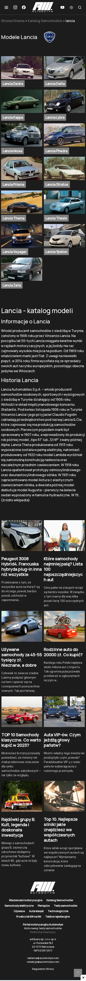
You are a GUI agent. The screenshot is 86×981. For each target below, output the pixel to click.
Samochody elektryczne (19, 905)
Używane (19, 911)
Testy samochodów (65, 905)
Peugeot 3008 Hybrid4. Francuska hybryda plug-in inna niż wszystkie (21, 566)
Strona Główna (12, 20)
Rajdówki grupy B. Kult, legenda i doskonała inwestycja (18, 827)
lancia (70, 20)
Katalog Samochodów (45, 20)
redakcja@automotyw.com (43, 962)
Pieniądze (44, 905)
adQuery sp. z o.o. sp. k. (43, 939)
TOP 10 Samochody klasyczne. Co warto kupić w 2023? (21, 740)
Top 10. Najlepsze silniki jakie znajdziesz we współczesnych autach (61, 829)
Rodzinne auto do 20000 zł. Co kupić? (63, 652)
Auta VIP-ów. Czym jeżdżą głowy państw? (62, 740)
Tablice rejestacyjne (57, 916)
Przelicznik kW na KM (28, 916)
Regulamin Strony (43, 969)
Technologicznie (58, 911)
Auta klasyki (36, 911)
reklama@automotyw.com (43, 958)
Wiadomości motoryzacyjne (25, 900)
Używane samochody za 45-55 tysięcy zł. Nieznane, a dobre (21, 657)
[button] (6, 7)
